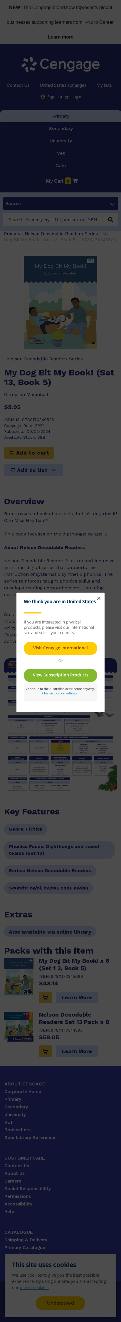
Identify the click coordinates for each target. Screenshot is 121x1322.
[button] (99, 598)
